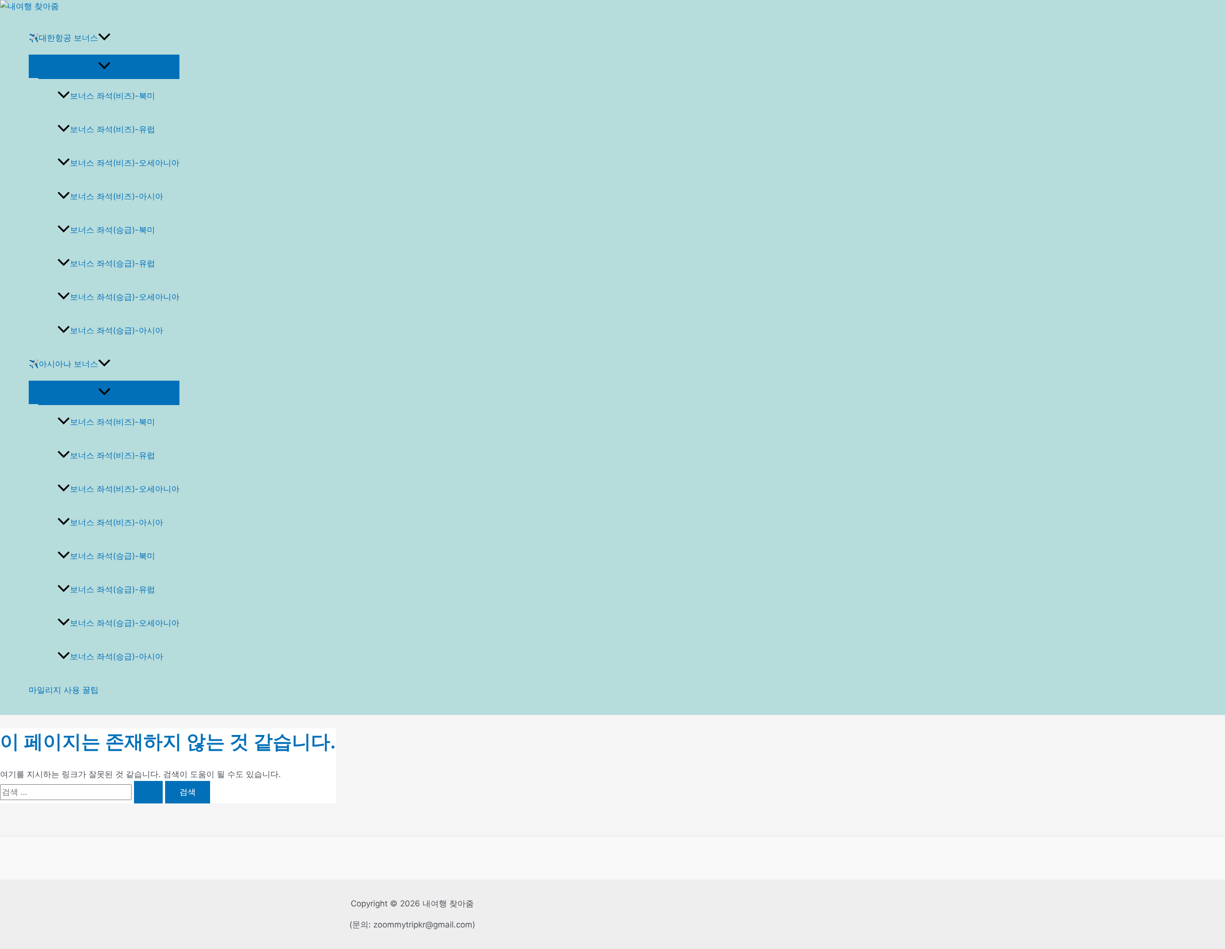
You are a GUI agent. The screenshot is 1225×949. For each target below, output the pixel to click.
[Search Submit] (148, 792)
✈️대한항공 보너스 (63, 38)
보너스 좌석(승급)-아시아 (116, 330)
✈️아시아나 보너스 (63, 364)
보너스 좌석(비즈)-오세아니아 (124, 163)
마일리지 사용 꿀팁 (64, 690)
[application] (104, 38)
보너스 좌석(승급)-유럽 (112, 263)
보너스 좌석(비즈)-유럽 (112, 129)
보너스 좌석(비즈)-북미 (112, 96)
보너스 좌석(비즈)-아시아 (116, 196)
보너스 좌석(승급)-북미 (112, 230)
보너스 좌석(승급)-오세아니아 (124, 297)
